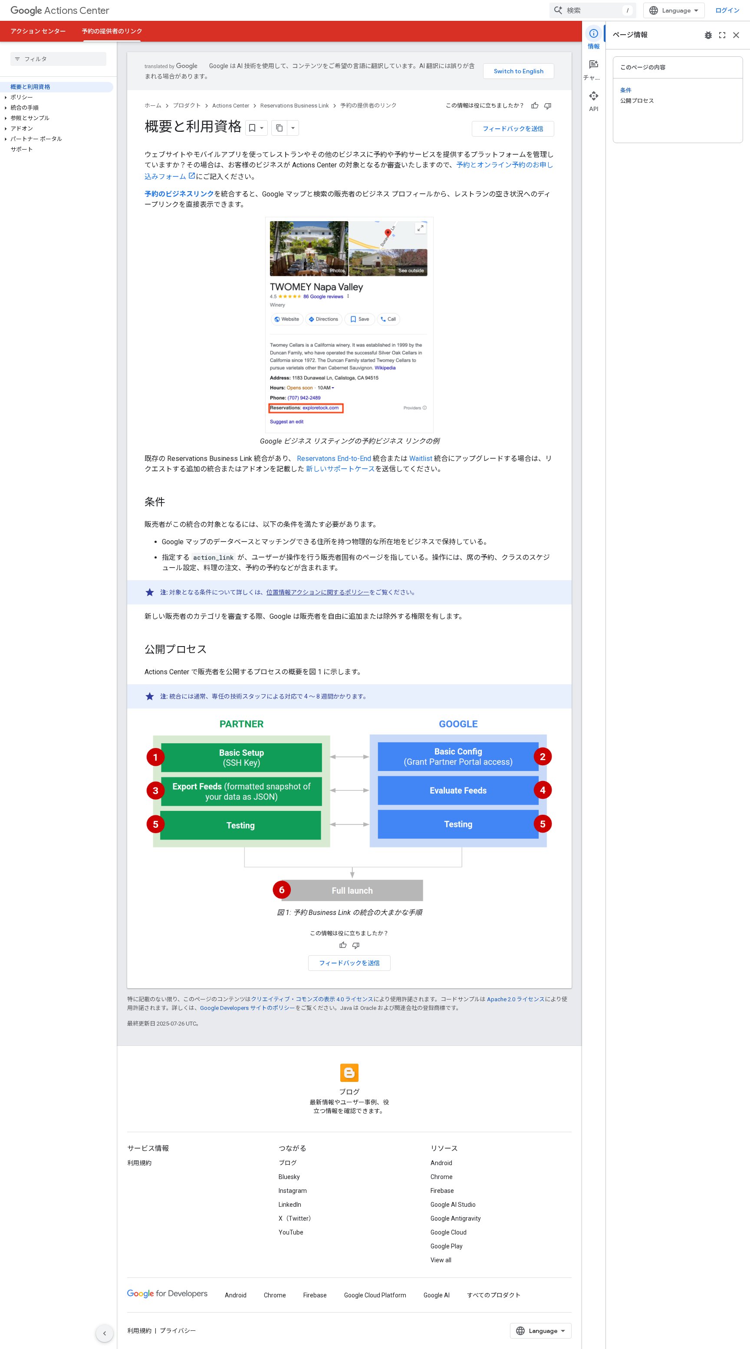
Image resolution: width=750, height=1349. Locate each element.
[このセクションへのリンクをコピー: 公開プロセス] (215, 650)
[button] (56, 97)
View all (441, 1260)
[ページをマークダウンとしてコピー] (279, 128)
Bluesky (289, 1176)
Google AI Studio (453, 1204)
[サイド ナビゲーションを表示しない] (104, 1333)
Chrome (442, 1176)
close (736, 35)
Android (441, 1163)
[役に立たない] (547, 105)
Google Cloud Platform (375, 1295)
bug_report (708, 35)
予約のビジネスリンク (179, 194)
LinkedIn (290, 1204)
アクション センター (38, 31)
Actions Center (76, 10)
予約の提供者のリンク (112, 31)
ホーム (153, 105)
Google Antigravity (456, 1218)
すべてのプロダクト (494, 1295)
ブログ (288, 1163)
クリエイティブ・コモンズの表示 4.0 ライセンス (312, 999)
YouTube (291, 1232)
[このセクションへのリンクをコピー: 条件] (174, 503)
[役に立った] (534, 105)
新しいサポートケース (339, 469)
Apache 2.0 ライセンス (516, 999)
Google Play (447, 1246)
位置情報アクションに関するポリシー (317, 592)
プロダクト (187, 105)
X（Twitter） (297, 1218)
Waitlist (420, 458)
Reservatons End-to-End (333, 458)
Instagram (293, 1190)
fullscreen (722, 35)
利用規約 (139, 1163)
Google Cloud (449, 1232)
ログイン (727, 10)
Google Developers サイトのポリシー (247, 1008)
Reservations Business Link (294, 105)
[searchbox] (58, 59)
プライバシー (178, 1330)
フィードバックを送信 (513, 129)
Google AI (437, 1295)
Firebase (442, 1190)
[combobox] (592, 10)
